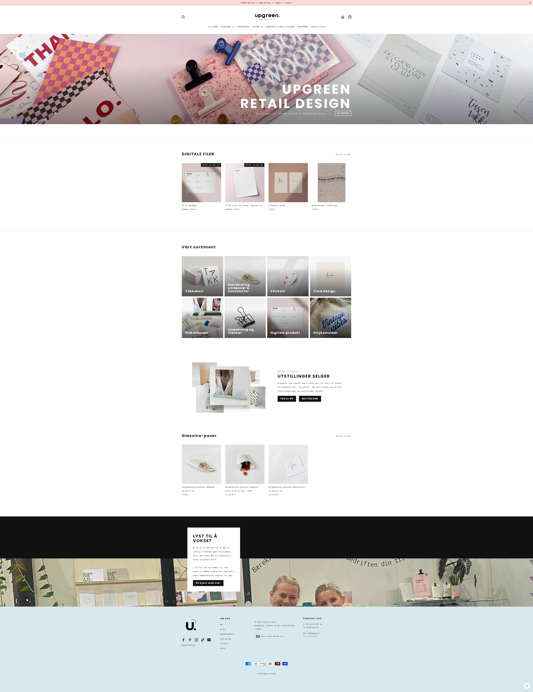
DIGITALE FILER (318, 27)
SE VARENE (343, 113)
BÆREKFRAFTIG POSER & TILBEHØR (280, 27)
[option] (266, 79)
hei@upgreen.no (313, 633)
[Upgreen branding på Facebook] (183, 640)
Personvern (224, 643)
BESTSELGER (310, 398)
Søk (221, 624)
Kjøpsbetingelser (226, 634)
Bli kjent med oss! (208, 583)
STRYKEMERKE (302, 27)
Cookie (222, 648)
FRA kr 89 (287, 398)
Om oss (222, 629)
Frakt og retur (226, 639)
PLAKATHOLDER (243, 27)
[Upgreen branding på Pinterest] (190, 640)
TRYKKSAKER (226, 27)
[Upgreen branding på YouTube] (209, 640)
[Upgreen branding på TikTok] (202, 640)
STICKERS (256, 27)
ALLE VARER (213, 27)
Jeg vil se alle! (343, 154)
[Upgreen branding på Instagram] (196, 640)
